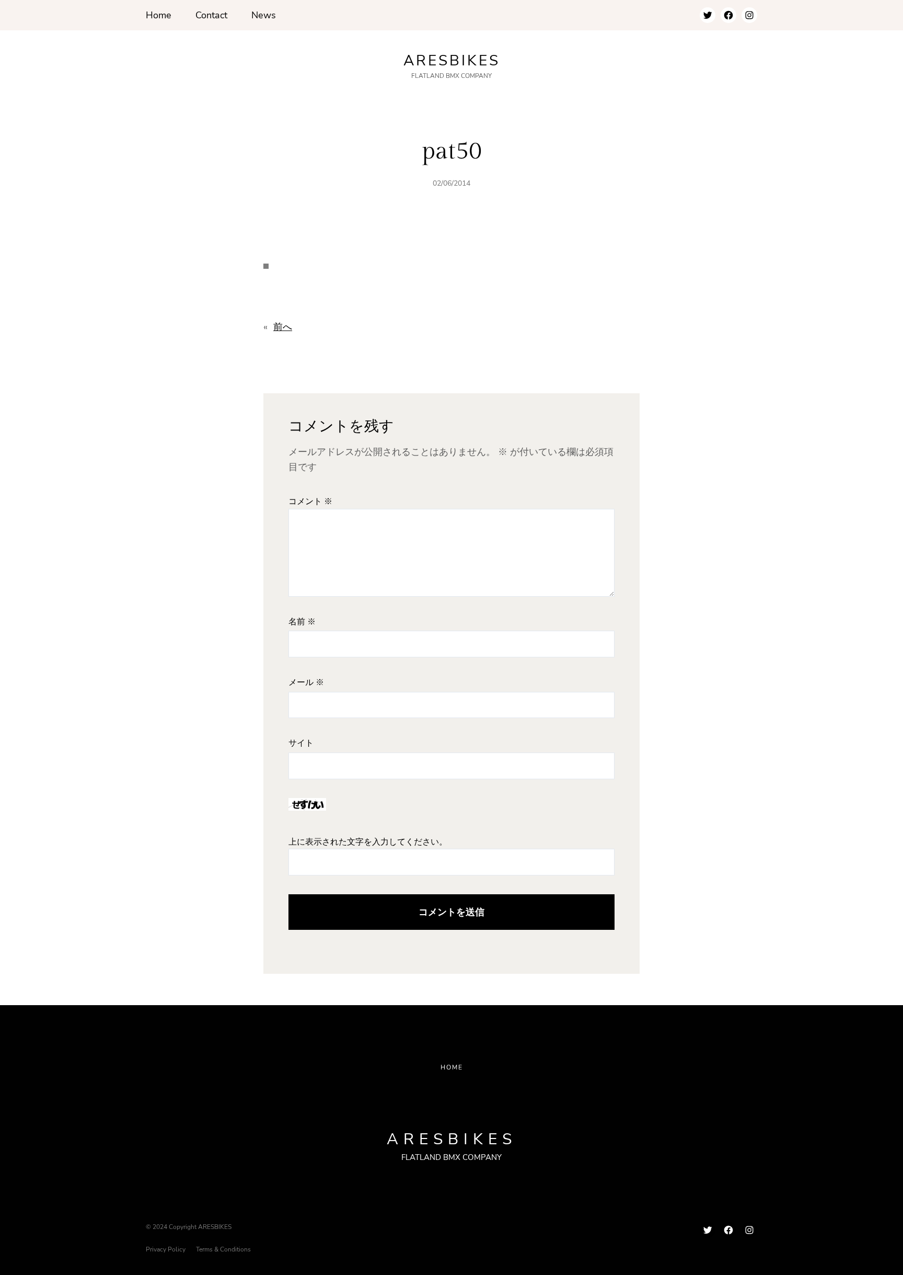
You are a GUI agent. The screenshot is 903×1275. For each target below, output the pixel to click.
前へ (282, 327)
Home (452, 1067)
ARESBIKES (451, 61)
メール (306, 683)
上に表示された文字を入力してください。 (367, 842)
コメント (310, 502)
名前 (302, 622)
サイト (301, 743)
